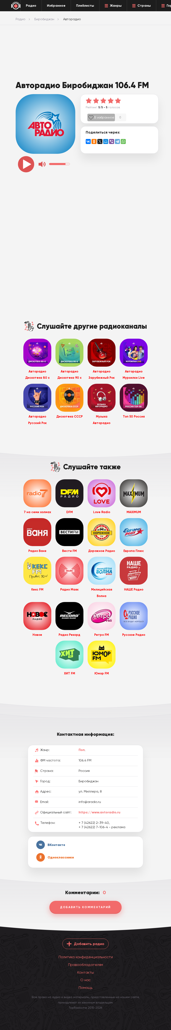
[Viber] (111, 141)
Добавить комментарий (85, 907)
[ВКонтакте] (88, 141)
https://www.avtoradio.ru (99, 812)
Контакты (85, 972)
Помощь (85, 987)
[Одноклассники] (94, 141)
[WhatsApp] (123, 141)
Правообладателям (85, 964)
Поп (82, 750)
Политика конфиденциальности (85, 957)
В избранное (104, 117)
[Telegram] (117, 141)
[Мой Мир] (105, 141)
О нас (85, 980)
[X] (99, 141)
